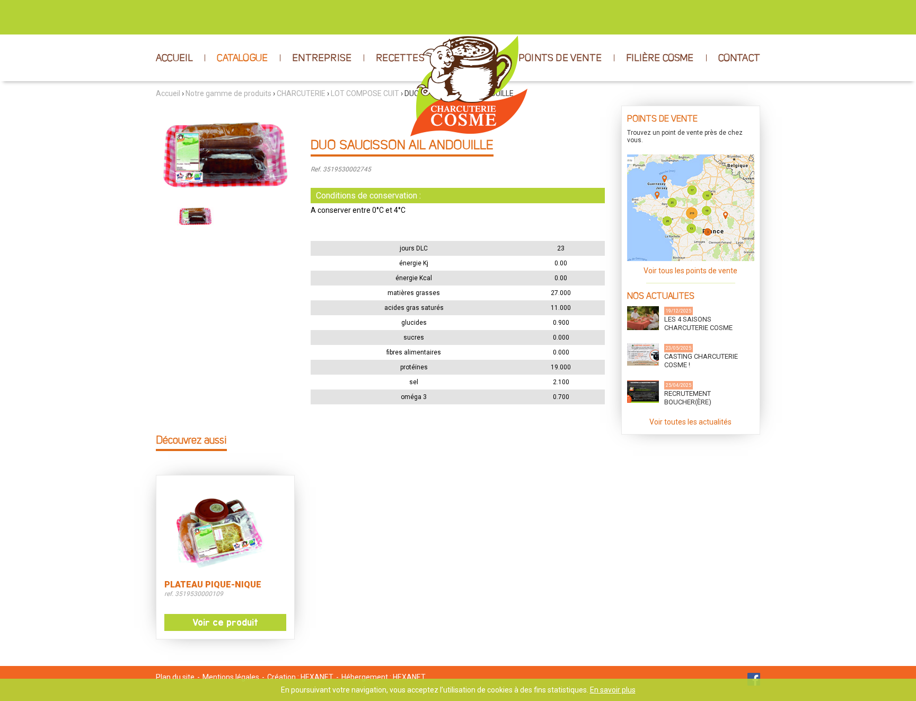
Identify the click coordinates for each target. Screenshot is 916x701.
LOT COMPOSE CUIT (365, 93)
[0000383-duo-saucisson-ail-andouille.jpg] (225, 152)
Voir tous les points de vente (690, 270)
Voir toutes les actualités (690, 422)
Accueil (168, 93)
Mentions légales (230, 677)
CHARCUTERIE (301, 93)
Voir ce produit (225, 622)
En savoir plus (613, 690)
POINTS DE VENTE (560, 58)
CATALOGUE (242, 58)
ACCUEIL (174, 58)
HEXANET (317, 677)
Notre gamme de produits (228, 93)
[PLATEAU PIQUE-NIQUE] (225, 529)
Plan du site (175, 677)
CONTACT (739, 58)
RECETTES (400, 58)
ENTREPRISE (321, 58)
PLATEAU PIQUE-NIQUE (212, 585)
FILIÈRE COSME (660, 58)
